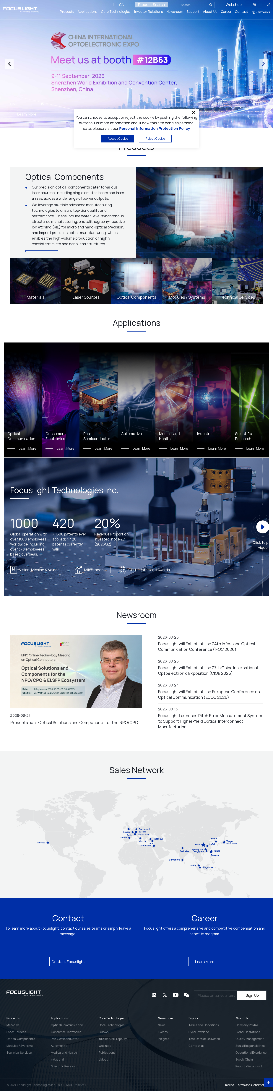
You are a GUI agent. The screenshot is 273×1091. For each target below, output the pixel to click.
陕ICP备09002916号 (71, 1085)
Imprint (229, 1085)
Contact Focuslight (68, 961)
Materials (12, 1025)
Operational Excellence (250, 1053)
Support (193, 11)
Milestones (93, 569)
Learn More (26, 114)
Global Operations (247, 1032)
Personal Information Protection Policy (154, 128)
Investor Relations (148, 11)
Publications (107, 1053)
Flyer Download (198, 1032)
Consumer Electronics (66, 1032)
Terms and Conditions (203, 1025)
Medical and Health (64, 1053)
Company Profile (246, 1025)
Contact (241, 11)
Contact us (196, 1046)
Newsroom (174, 11)
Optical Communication (67, 1025)
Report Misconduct (248, 1066)
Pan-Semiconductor (65, 1039)
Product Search (151, 4)
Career (226, 11)
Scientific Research (64, 1066)
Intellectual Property (113, 1039)
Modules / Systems (19, 1046)
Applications (88, 11)
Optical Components (20, 1039)
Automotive (59, 1046)
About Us (210, 11)
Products (67, 11)
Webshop (234, 4)
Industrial (57, 1059)
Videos (103, 1059)
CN (121, 4)
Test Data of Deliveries (204, 1039)
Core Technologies (116, 11)
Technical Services (19, 1053)
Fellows (104, 1032)
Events (163, 1032)
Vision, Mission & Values (39, 569)
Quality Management (249, 1039)
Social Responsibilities (250, 1046)
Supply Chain (244, 1059)
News (161, 1025)
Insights (163, 1039)
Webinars (105, 1046)
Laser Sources (16, 1032)
